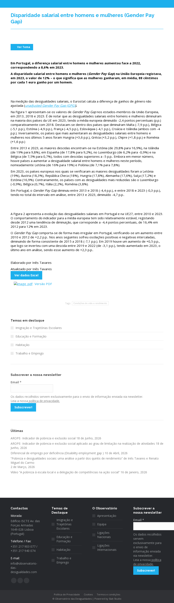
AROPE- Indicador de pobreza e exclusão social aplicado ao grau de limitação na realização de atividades (83, 443)
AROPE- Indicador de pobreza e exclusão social (43, 438)
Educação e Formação (30, 336)
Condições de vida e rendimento (90, 303)
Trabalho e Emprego (29, 353)
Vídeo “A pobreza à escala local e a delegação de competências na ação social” (65, 472)
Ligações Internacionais (106, 547)
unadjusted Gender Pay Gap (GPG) (50, 105)
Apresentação (106, 516)
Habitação (22, 345)
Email (16, 382)
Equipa (101, 524)
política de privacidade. (44, 401)
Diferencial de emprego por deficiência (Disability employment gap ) (57, 453)
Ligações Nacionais (104, 535)
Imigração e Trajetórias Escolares (38, 328)
